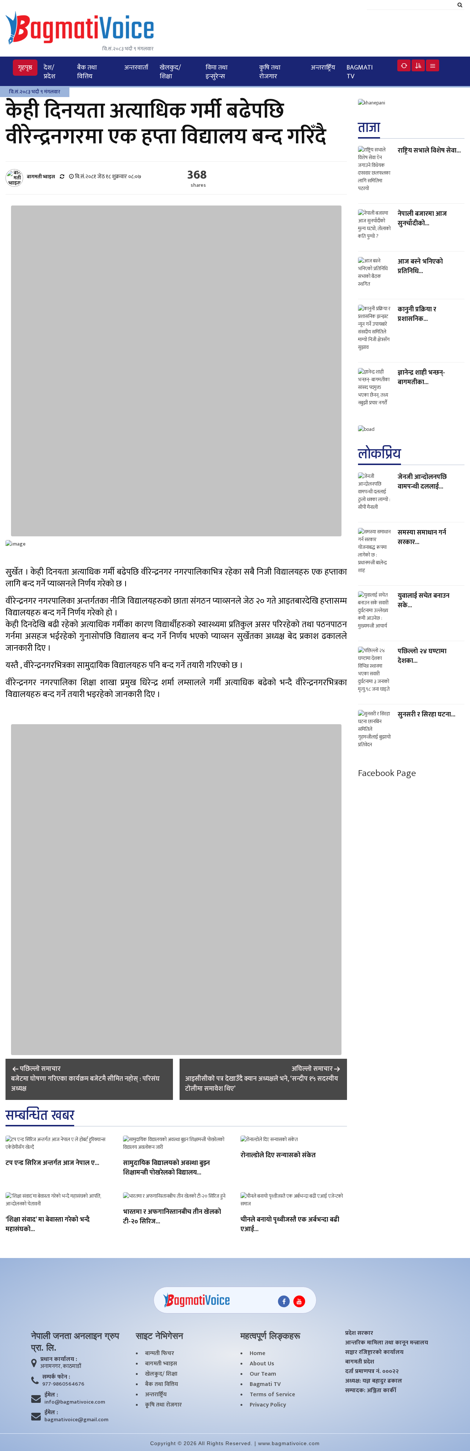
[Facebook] (283, 1301)
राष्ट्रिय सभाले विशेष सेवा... (429, 150)
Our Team (263, 1374)
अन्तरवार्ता (136, 67)
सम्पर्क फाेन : (56, 1377)
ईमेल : (51, 1395)
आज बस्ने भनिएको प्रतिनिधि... (420, 266)
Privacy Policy (268, 1405)
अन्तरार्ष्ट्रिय (323, 67)
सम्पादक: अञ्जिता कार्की (370, 1391)
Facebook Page (387, 773)
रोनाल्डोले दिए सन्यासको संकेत (278, 1156)
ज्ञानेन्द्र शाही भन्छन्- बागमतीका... (421, 377)
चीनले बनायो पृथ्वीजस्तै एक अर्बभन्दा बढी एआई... (290, 1225)
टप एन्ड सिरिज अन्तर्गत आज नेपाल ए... (52, 1163)
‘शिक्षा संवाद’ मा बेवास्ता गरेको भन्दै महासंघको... (48, 1225)
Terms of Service (272, 1394)
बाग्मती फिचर (159, 1353)
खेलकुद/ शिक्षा (170, 72)
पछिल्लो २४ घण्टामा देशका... (422, 656)
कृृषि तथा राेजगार (270, 72)
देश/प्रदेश (49, 72)
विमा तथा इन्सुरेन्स (217, 72)
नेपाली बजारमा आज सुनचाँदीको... (422, 218)
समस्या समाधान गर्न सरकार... (422, 537)
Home (257, 1353)
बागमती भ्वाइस (161, 1363)
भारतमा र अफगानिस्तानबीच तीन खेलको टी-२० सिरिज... (172, 1217)
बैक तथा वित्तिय (87, 72)
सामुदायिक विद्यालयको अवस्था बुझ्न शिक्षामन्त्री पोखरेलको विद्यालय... (166, 1168)
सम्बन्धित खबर (40, 1115)
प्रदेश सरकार (359, 1333)
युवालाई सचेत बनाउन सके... (423, 600)
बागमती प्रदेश (359, 1362)
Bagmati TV (360, 72)
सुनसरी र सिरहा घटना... (426, 714)
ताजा (369, 127)
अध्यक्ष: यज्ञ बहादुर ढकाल (373, 1381)
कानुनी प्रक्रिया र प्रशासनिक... (417, 314)
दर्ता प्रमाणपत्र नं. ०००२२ (372, 1372)
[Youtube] (299, 1301)
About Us (262, 1363)
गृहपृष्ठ (25, 67)
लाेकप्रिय (379, 454)
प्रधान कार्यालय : (58, 1359)
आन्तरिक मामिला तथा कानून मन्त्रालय (386, 1343)
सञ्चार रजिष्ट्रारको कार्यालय (374, 1352)
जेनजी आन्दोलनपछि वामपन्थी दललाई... (422, 482)
